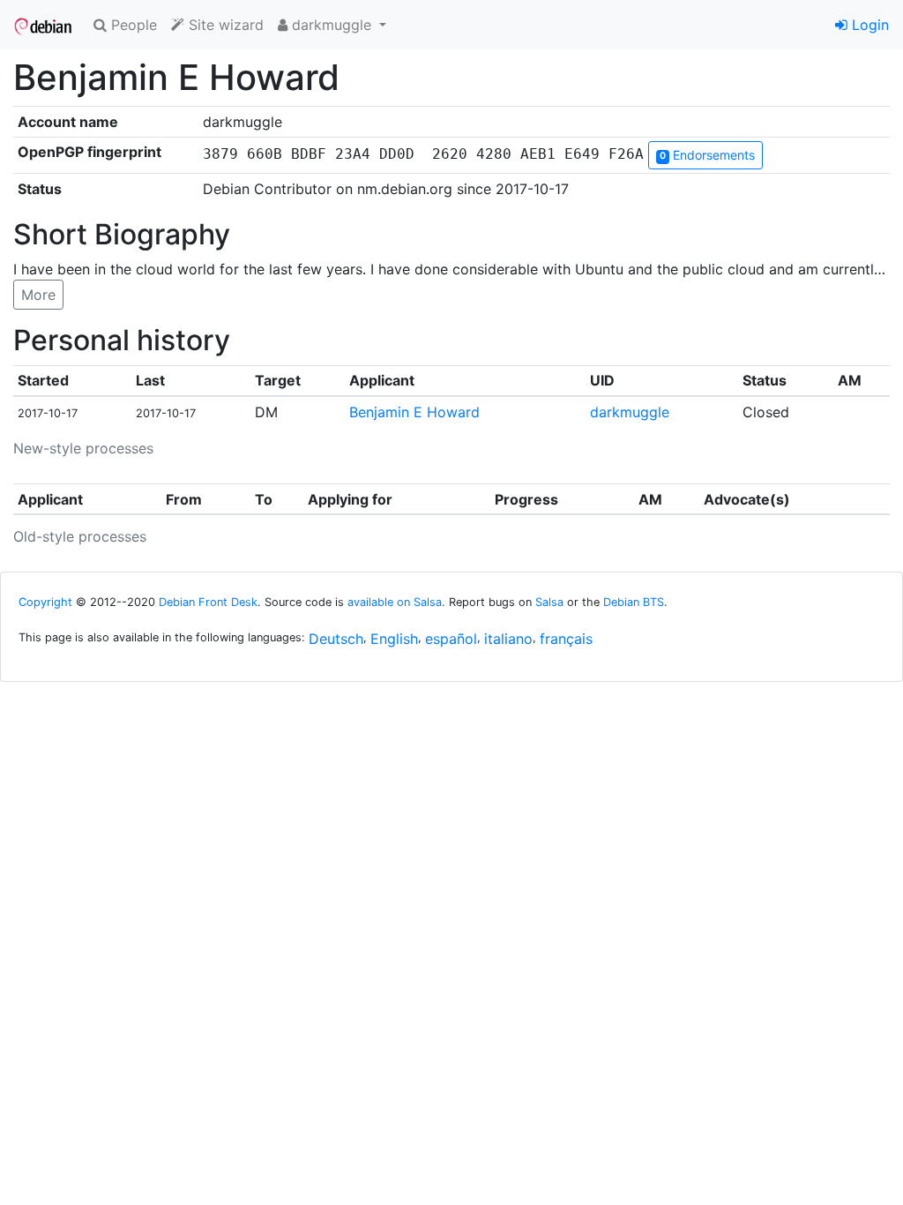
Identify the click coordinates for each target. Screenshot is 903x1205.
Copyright (45, 602)
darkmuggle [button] (331, 25)
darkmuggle (629, 412)
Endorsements (707, 154)
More (38, 294)
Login (868, 25)
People (132, 25)
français (566, 638)
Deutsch (336, 638)
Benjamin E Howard (414, 412)
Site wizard (224, 25)
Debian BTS (633, 602)
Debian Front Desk (208, 602)
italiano (508, 638)
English (394, 638)
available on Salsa (394, 602)
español (451, 638)
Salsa (549, 602)
